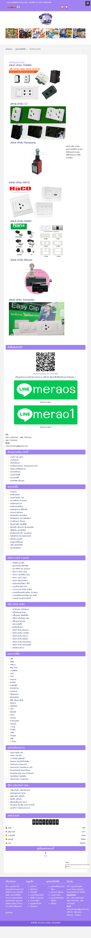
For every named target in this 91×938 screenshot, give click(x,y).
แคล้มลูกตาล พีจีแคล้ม (18, 509)
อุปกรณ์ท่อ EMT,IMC (20, 565)
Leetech (13, 691)
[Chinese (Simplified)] (12, 7)
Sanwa (13, 717)
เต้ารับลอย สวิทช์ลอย (20, 609)
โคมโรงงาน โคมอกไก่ (18, 764)
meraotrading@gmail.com (17, 446)
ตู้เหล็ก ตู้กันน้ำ (16, 799)
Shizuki (13, 723)
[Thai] (8, 7)
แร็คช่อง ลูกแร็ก (16, 539)
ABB (12, 661)
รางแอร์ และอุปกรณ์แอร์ (21, 598)
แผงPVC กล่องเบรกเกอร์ (20, 808)
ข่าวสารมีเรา (35, 900)
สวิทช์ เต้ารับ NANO (21, 221)
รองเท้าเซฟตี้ (15, 474)
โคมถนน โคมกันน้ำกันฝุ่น (19, 761)
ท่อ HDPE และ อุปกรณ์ (21, 568)
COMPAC (14, 670)
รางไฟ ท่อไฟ (55, 895)
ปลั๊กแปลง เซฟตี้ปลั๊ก (20, 615)
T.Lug (12, 726)
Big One (13, 667)
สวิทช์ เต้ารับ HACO (19, 182)
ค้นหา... (67, 862)
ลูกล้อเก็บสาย (17, 627)
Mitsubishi (14, 697)
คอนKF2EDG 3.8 (17, 497)
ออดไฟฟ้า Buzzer (17, 480)
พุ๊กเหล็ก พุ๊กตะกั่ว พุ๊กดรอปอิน (22, 527)
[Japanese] (18, 7)
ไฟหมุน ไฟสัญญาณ (18, 469)
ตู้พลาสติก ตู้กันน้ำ (17, 796)
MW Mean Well (17, 700)
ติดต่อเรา (34, 906)
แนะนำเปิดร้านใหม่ (37, 895)
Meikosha (14, 694)
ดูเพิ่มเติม (9, 912)
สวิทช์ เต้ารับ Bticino (21, 260)
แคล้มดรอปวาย (16, 503)
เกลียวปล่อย (15, 494)
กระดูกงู (13, 491)
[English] (15, 7)
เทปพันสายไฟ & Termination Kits (24, 466)
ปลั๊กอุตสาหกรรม (18, 621)
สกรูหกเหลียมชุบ (16, 542)
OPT (12, 709)
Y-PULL (13, 741)
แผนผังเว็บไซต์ (35, 903)
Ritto (12, 715)
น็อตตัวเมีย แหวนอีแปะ (18, 515)
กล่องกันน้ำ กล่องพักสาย (20, 790)
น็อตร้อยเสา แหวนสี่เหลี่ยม (20, 518)
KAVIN (12, 682)
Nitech (13, 703)
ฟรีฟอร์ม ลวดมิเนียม (18, 530)
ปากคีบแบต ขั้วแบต (17, 521)
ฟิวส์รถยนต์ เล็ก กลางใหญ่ (20, 533)
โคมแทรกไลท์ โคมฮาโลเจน (20, 770)
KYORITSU (14, 688)
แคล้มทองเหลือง (16, 506)
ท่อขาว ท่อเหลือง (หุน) (21, 574)
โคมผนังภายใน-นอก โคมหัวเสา (22, 773)
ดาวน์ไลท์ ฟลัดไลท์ (17, 758)
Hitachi (13, 679)
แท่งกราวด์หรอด (16, 512)
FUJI (12, 676)
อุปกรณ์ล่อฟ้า (15, 548)
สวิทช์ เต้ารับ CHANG (20, 65)
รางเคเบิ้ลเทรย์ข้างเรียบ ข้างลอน (25, 592)
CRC (12, 673)
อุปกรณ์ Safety (57, 892)
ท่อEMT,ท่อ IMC (18, 563)
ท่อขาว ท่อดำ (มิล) (19, 571)
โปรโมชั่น (33, 892)
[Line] (66, 7)
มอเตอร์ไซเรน (15, 471)
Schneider (14, 720)
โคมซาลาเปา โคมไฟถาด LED (21, 767)
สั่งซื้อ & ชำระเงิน (37, 898)
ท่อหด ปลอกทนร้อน (20, 580)
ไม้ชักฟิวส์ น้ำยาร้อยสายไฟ (20, 536)
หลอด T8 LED (16, 755)
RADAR (13, 712)
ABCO (12, 664)
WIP (12, 738)
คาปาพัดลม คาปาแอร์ (18, 500)
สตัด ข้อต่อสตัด (16, 545)
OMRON (13, 706)
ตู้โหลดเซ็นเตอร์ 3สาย (18, 802)
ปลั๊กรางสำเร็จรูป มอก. (21, 618)
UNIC (12, 732)
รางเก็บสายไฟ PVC (20, 586)
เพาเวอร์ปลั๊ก (17, 624)
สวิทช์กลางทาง (18, 647)
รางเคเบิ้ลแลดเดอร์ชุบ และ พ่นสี (24, 595)
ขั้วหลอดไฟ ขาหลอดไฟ (19, 779)
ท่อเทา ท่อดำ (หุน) (19, 577)
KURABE (13, 685)
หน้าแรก (33, 886)
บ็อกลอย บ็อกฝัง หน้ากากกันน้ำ (22, 805)
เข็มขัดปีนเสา (15, 463)
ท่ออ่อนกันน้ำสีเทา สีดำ (21, 583)
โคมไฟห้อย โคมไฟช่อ (18, 776)
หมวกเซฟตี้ (14, 477)
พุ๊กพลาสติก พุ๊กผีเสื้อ (18, 524)
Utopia (13, 735)
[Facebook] (62, 7)
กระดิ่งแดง (14, 460)
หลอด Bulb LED (16, 752)
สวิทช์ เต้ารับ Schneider (22, 300)
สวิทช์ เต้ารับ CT (19, 104)
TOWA (13, 729)
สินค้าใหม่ (33, 889)
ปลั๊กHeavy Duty (19, 612)
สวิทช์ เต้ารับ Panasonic (23, 142)
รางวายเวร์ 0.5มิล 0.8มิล (22, 589)
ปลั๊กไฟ (53, 903)
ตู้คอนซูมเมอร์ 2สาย (18, 793)
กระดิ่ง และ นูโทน (16, 457)
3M (11, 659)
